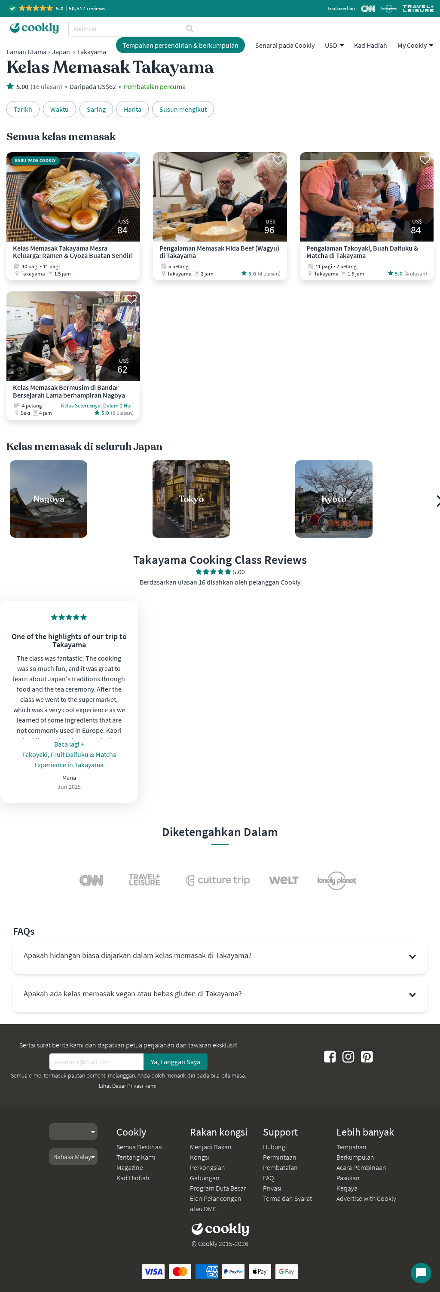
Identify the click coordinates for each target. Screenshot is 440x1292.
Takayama (91, 51)
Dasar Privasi (127, 1086)
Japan (61, 51)
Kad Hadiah (370, 45)
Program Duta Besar (218, 1188)
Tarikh (23, 109)
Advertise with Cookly (366, 1198)
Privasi (272, 1188)
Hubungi (275, 1146)
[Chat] (421, 1273)
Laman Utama (26, 51)
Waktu (59, 109)
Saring (96, 109)
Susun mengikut (183, 109)
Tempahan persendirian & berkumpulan (180, 45)
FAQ (268, 1177)
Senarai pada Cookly (285, 45)
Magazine (129, 1167)
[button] (57, 8)
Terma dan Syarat (287, 1198)
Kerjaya (347, 1188)
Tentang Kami (136, 1157)
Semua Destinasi (139, 1146)
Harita (132, 109)
